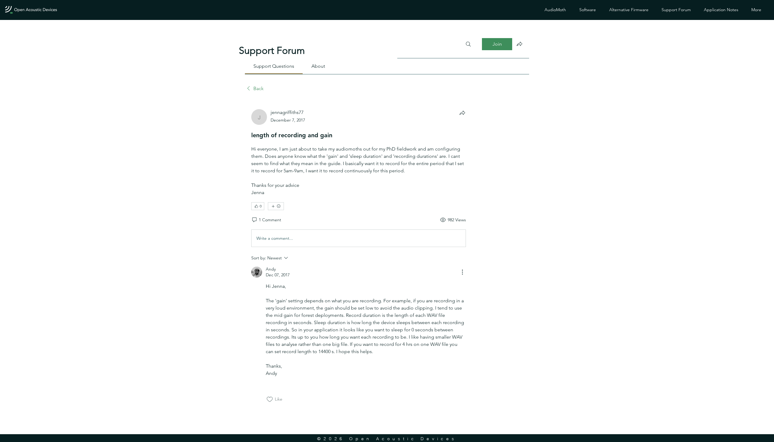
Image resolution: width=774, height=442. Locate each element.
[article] (358, 256)
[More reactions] (276, 206)
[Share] (462, 112)
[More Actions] (462, 272)
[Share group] (519, 43)
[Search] (468, 44)
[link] (273, 66)
